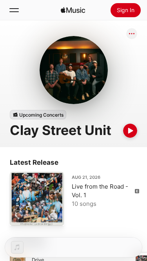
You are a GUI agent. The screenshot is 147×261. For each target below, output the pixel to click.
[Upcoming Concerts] (38, 114)
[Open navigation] (14, 10)
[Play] (130, 131)
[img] (73, 10)
